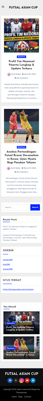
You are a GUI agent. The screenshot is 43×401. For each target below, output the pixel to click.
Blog (20, 397)
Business (21, 57)
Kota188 (6, 264)
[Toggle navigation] (3, 6)
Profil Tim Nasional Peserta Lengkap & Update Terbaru (21, 65)
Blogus (34, 389)
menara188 (7, 260)
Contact (27, 397)
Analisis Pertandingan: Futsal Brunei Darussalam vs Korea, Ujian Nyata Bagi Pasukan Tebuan (20, 237)
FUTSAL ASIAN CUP (23, 7)
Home (14, 397)
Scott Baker (16, 74)
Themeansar (21, 392)
